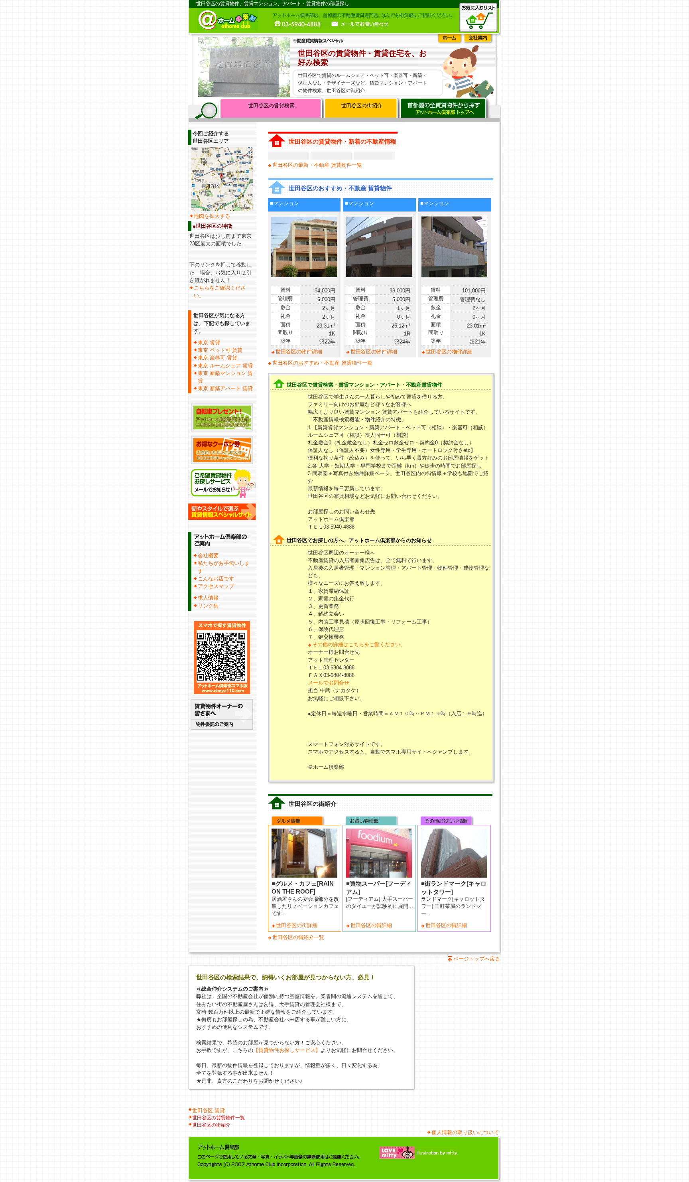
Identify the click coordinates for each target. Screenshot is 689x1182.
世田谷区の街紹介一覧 (298, 937)
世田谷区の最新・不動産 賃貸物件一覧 (317, 165)
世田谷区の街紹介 (361, 106)
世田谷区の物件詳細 (299, 352)
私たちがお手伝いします (224, 567)
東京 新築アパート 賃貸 (225, 388)
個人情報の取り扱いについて (465, 1132)
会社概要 (208, 555)
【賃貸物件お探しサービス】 (287, 1050)
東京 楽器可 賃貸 (217, 358)
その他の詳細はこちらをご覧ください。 (359, 644)
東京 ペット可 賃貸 (220, 350)
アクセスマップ (216, 586)
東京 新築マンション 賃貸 (225, 377)
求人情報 (208, 598)
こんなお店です (216, 579)
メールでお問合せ (328, 683)
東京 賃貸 (209, 342)
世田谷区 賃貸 (208, 1110)
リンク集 (208, 606)
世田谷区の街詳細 (296, 925)
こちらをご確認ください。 (220, 291)
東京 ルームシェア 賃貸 (225, 366)
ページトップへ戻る (476, 959)
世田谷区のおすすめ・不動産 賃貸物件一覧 (322, 363)
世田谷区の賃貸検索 (271, 106)
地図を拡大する (212, 216)
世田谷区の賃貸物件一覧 (218, 1118)
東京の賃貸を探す (444, 109)
